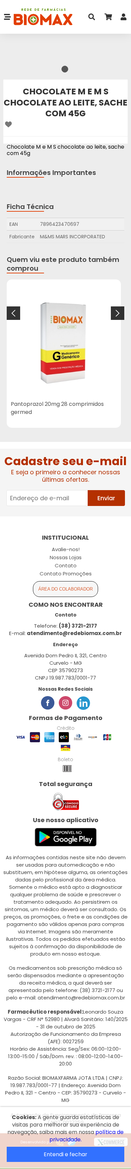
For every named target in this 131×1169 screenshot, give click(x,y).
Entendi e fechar (65, 1154)
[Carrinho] (107, 18)
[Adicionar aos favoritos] (8, 124)
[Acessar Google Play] (66, 837)
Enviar (106, 498)
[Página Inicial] (42, 17)
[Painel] (124, 18)
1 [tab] (64, 69)
